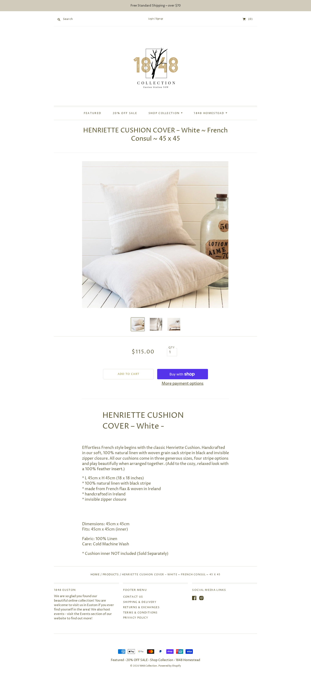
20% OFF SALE (125, 113)
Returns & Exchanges (141, 607)
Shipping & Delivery (140, 602)
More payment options (183, 383)
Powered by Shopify (169, 665)
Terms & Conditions (140, 613)
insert (116, 469)
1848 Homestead (210, 113)
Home (95, 574)
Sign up (159, 18)
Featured (92, 113)
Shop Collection (165, 113)
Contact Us (133, 597)
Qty (171, 347)
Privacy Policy (135, 618)
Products (111, 574)
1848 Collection (148, 665)
